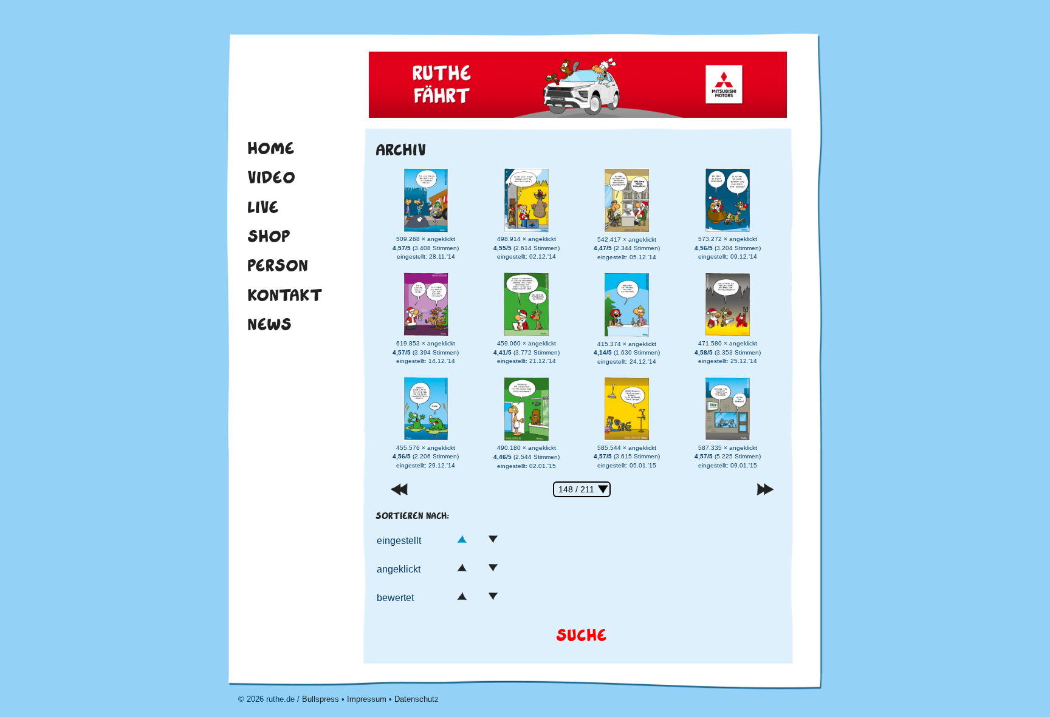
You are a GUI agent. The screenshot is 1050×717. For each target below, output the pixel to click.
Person (277, 265)
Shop (268, 236)
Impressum (366, 699)
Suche (581, 635)
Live (263, 207)
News (269, 324)
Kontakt (285, 295)
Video (271, 177)
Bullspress (320, 699)
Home (271, 148)
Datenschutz (416, 699)
